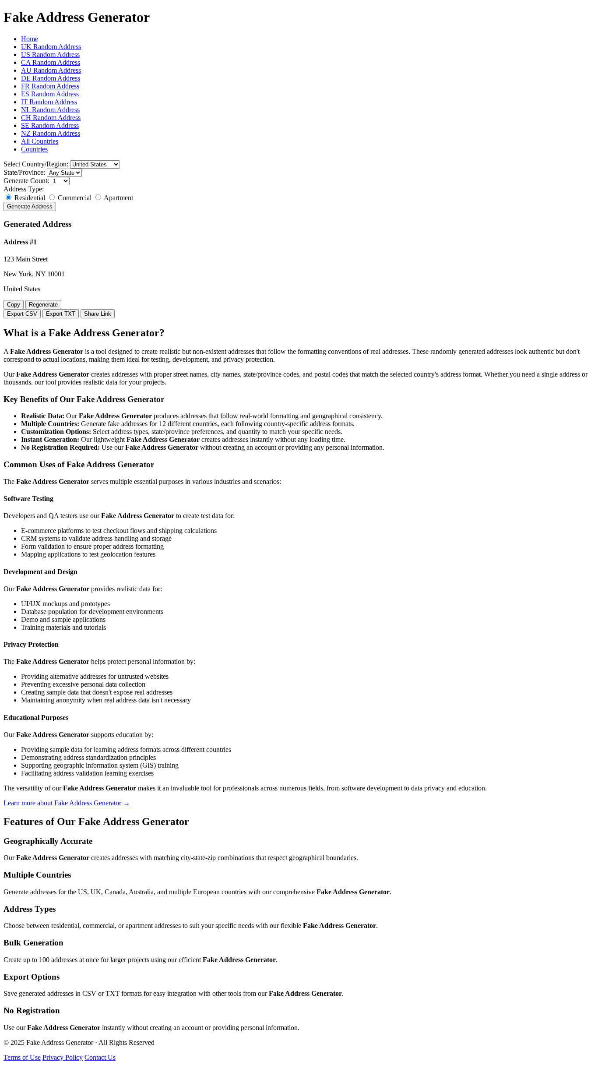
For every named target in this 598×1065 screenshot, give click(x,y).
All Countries (39, 141)
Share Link (97, 313)
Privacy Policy (62, 1057)
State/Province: (24, 172)
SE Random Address (50, 125)
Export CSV (22, 313)
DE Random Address (50, 78)
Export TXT (60, 313)
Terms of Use (22, 1057)
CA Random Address (50, 62)
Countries (34, 149)
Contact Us (100, 1057)
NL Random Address (50, 109)
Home (29, 38)
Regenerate (43, 304)
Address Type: (24, 189)
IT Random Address (49, 102)
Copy (13, 304)
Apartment (117, 197)
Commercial (74, 197)
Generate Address (30, 206)
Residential (30, 197)
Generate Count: (26, 180)
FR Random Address (50, 86)
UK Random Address (51, 46)
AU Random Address (51, 70)
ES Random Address (50, 94)
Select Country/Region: (36, 164)
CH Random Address (51, 117)
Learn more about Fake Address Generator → (67, 803)
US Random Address (50, 54)
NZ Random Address (50, 133)
